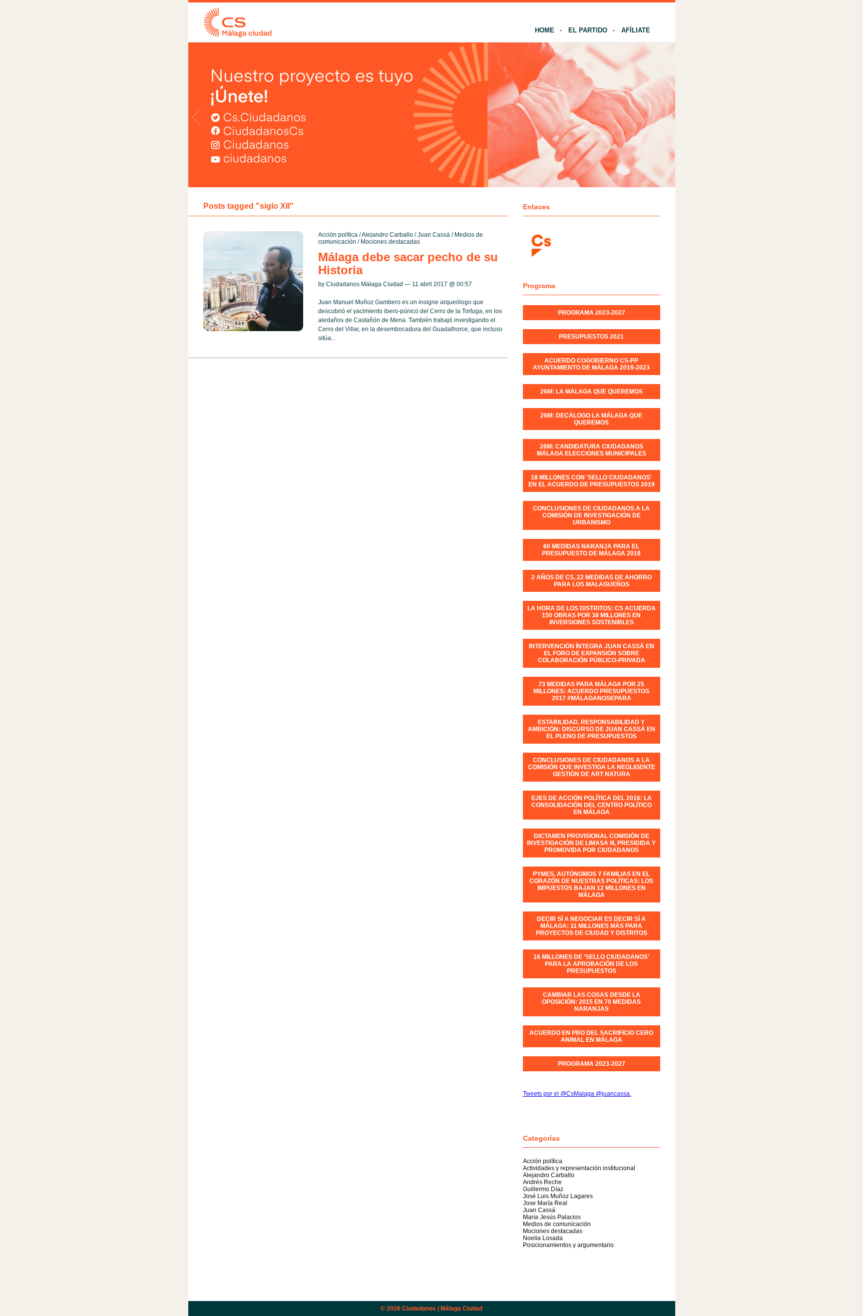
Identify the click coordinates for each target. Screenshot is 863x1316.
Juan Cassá (434, 234)
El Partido (587, 30)
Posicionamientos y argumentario (568, 1245)
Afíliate (635, 30)
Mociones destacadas (390, 241)
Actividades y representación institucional (579, 1168)
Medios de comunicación (557, 1224)
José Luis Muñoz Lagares (558, 1196)
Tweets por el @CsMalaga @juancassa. (577, 1093)
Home (544, 30)
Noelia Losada (543, 1238)
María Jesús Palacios (552, 1217)
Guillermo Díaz (543, 1189)
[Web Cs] (540, 244)
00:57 (464, 284)
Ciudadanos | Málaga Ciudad (442, 1308)
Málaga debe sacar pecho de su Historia (408, 263)
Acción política (338, 234)
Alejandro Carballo (387, 234)
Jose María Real (545, 1203)
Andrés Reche (542, 1182)
